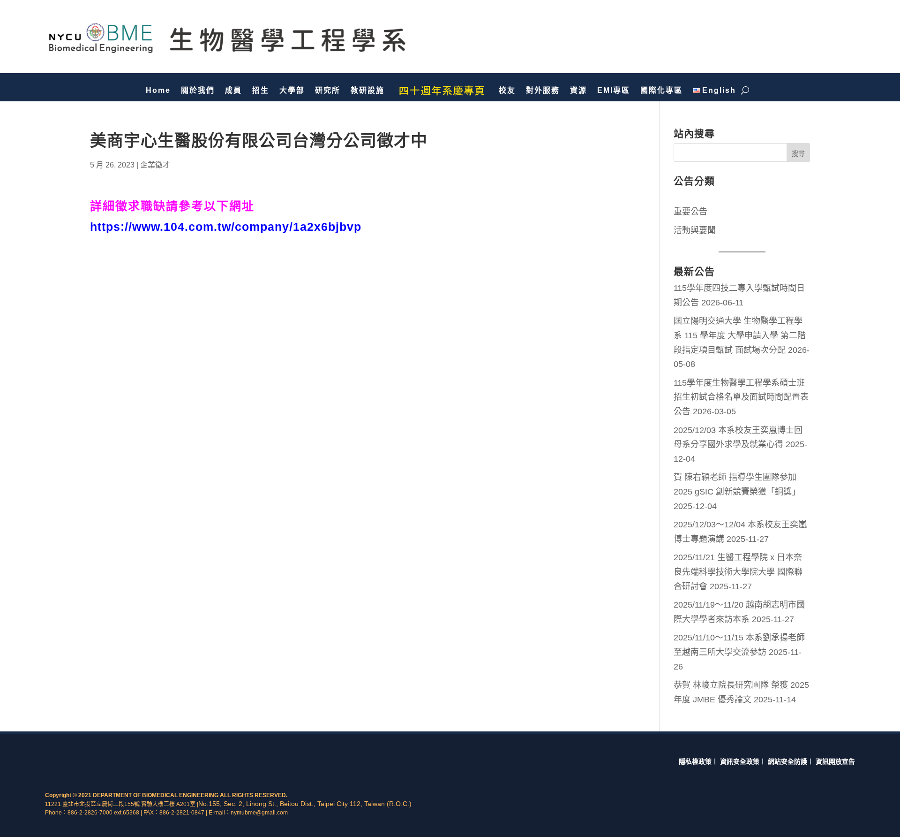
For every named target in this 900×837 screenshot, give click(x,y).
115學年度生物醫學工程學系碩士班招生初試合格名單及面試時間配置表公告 (741, 397)
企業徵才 (155, 165)
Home (158, 90)
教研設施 (367, 90)
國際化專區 (661, 90)
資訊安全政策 (739, 761)
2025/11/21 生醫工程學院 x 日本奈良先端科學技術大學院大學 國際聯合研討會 (738, 572)
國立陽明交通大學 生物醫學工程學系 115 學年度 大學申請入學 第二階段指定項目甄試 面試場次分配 (740, 335)
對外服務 (543, 90)
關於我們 (198, 90)
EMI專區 (613, 90)
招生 (260, 90)
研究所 (327, 90)
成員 (233, 90)
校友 (507, 90)
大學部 (292, 90)
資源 (578, 90)
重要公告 (690, 211)
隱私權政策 (695, 761)
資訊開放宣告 (835, 761)
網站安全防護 (787, 761)
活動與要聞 (695, 230)
